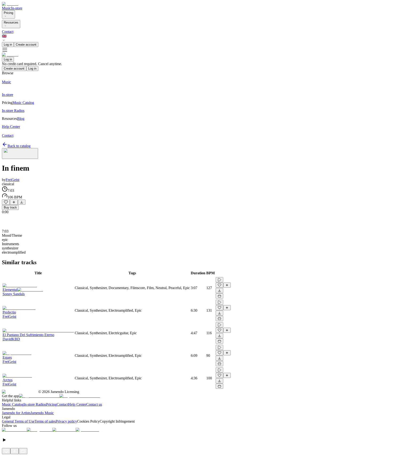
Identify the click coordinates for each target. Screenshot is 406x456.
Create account (26, 44)
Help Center (77, 404)
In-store (16, 8)
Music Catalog (12, 404)
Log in (8, 44)
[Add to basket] (219, 296)
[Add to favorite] (6, 202)
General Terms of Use (18, 421)
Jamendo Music (42, 413)
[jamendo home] (10, 4)
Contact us (94, 404)
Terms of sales (45, 421)
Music (6, 8)
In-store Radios (34, 404)
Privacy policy (66, 421)
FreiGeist (12, 180)
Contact (7, 32)
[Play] (20, 153)
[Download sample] (21, 202)
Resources (11, 22)
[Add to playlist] (14, 202)
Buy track (10, 207)
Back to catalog (19, 146)
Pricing (8, 13)
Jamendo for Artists (16, 413)
